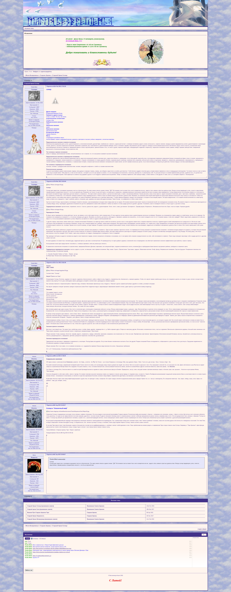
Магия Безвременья (32, 75)
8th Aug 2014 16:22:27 (60, 405)
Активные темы (29, 28)
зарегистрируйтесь (46, 71)
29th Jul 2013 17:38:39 (60, 356)
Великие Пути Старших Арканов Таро (38, 512)
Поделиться (50, 86)
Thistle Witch (34, 87)
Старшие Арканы (45, 75)
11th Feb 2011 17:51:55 (60, 86)
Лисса (34, 455)
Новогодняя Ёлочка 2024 (38, 25)
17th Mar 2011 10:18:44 (60, 181)
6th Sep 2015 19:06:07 (60, 454)
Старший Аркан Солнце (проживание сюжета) (40, 506)
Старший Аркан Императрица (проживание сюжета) (42, 519)
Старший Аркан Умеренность (35, 516)
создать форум (202, 529)
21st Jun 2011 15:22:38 (60, 262)
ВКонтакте (81, 25)
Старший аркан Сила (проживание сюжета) (39, 509)
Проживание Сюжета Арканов (95, 506)
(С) (47, 383)
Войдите (35, 71)
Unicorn (34, 356)
